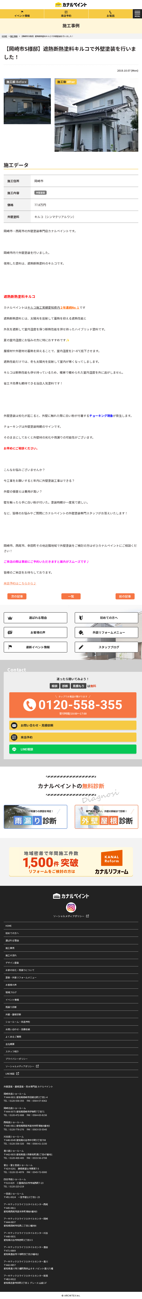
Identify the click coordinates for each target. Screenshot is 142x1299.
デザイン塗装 (12, 962)
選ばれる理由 (38, 617)
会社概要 (10, 1043)
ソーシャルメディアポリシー (68, 916)
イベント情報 (22, 15)
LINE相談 (27, 749)
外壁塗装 (40, 192)
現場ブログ (11, 992)
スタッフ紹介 (12, 1051)
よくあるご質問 (13, 1036)
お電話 (110, 15)
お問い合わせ (37, 725)
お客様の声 (38, 632)
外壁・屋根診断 (13, 1014)
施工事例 (10, 947)
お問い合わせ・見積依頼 (18, 1029)
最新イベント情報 (38, 647)
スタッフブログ (109, 647)
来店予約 (66, 15)
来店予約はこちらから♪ (20, 583)
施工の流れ (11, 955)
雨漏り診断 (11, 1007)
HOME (9, 925)
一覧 (71, 596)
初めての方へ (109, 617)
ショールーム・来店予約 (18, 1021)
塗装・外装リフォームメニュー (21, 977)
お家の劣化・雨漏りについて (20, 970)
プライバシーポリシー (17, 1058)
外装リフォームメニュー (109, 632)
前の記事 (125, 596)
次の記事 (17, 596)
